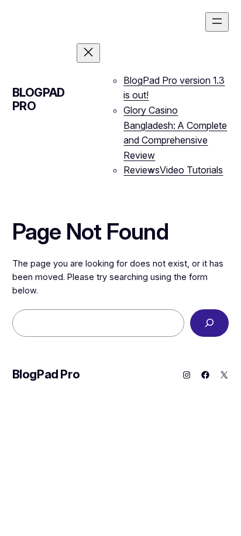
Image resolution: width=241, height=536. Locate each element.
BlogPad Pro (38, 99)
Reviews (141, 170)
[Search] (209, 323)
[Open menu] (217, 22)
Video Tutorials (191, 170)
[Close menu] (88, 53)
